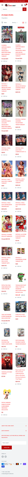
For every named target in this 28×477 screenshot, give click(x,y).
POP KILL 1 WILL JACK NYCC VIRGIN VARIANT (7, 181)
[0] (25, 5)
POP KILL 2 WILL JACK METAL (6, 149)
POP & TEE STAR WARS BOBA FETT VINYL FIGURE (6, 287)
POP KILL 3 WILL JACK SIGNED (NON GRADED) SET (7, 204)
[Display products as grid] (23, 22)
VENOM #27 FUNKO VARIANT (7, 372)
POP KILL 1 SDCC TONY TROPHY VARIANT (20, 180)
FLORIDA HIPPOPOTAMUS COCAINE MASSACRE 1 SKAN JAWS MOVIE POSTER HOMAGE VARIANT (21, 50)
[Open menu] (2, 5)
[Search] (24, 9)
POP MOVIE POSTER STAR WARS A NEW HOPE (7, 342)
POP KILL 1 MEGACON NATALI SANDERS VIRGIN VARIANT (21, 87)
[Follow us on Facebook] (3, 457)
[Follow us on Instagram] (6, 457)
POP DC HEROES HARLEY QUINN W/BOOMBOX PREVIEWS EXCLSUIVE (6, 406)
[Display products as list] (25, 22)
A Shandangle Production (7, 473)
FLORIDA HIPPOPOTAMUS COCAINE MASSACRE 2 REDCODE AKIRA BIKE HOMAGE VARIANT (6, 51)
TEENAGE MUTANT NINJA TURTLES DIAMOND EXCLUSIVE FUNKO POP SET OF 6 (21, 289)
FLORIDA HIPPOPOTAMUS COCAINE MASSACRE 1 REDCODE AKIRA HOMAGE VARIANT (7, 124)
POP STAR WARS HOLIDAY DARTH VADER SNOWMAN (21, 342)
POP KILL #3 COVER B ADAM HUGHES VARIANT (21, 236)
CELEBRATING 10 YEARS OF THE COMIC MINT (14, 1)
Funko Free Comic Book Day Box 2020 (21, 315)
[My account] (22, 5)
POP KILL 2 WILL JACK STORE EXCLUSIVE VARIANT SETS (6, 260)
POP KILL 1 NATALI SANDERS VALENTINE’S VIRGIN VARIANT (21, 122)
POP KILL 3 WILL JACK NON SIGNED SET (21, 204)
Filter (5, 22)
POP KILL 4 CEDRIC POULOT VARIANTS (7, 235)
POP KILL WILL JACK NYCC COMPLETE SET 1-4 (21, 149)
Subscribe (6, 447)
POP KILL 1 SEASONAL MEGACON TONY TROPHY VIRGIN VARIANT (6, 87)
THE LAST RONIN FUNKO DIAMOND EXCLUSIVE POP (6, 316)
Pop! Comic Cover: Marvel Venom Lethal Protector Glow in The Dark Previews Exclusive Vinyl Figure (21, 374)
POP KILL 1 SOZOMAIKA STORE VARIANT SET (21, 259)
